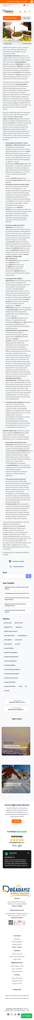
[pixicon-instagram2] (15, 1014)
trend (20, 686)
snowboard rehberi (9, 682)
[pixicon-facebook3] (8, 1014)
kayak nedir (18, 640)
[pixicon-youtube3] (18, 1014)
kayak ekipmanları (9, 635)
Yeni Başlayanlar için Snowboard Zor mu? (17, 593)
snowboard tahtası (10, 686)
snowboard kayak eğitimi (11, 673)
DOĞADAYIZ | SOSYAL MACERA (17, 1)
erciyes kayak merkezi (10, 631)
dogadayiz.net (8, 627)
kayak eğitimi (8, 640)
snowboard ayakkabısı (10, 652)
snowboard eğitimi (9, 665)
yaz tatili (6, 690)
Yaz (26, 686)
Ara (5, 572)
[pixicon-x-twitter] (12, 1014)
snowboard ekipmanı (10, 661)
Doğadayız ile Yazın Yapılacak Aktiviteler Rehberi (16, 746)
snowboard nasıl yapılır (11, 678)
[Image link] (11, 922)
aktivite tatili (18, 623)
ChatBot (27, 1016)
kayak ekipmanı (22, 635)
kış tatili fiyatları (9, 648)
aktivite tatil (8, 623)
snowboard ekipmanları (11, 656)
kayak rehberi (8, 644)
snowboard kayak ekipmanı (12, 669)
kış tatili (17, 644)
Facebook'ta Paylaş (18, 561)
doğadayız (19, 627)
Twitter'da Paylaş (18, 566)
